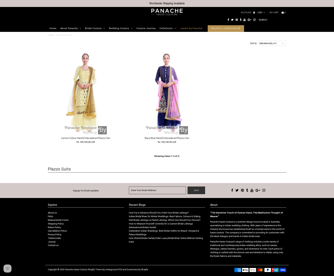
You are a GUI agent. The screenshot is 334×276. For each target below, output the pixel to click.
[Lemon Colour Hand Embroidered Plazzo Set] (86, 93)
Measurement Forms (58, 220)
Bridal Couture (93, 28)
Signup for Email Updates (86, 190)
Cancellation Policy (57, 231)
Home (53, 28)
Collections (166, 28)
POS (120, 269)
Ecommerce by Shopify (137, 269)
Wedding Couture (119, 28)
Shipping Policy (55, 223)
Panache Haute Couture (76, 269)
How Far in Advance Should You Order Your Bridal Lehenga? (159, 212)
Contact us (53, 245)
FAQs (50, 216)
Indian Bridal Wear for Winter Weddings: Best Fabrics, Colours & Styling (164, 216)
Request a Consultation (226, 28)
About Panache (69, 28)
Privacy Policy (54, 234)
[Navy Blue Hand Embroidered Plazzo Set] (167, 93)
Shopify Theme (95, 269)
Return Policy (54, 227)
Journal (51, 241)
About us (52, 212)
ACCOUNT (246, 12)
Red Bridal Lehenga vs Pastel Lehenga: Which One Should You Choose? (165, 220)
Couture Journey (146, 28)
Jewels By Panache (191, 28)
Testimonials (54, 238)
